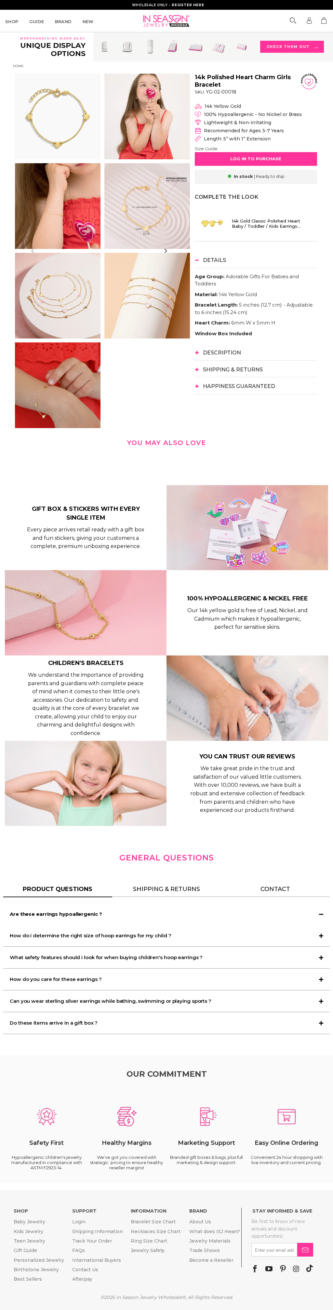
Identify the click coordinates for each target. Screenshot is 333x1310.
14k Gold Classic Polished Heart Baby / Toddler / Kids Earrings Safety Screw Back (266, 223)
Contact (275, 889)
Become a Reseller (211, 1260)
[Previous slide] (33, 251)
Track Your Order (92, 1241)
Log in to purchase (255, 158)
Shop (12, 21)
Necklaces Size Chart (155, 1231)
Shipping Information (97, 1231)
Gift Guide (25, 1250)
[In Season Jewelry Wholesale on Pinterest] (282, 1269)
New (88, 21)
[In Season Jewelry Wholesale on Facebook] (255, 1269)
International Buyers (96, 1260)
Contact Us (85, 1270)
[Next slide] (165, 251)
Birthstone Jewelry (36, 1270)
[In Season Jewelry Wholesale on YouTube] (269, 1269)
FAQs (78, 1250)
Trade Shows (204, 1250)
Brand (63, 21)
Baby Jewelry (29, 1222)
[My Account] (309, 20)
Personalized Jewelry (39, 1260)
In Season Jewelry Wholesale (149, 1297)
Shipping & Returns (166, 889)
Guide (36, 21)
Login (79, 1222)
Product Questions (57, 889)
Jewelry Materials (210, 1241)
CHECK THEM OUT (292, 47)
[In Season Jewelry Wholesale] (166, 21)
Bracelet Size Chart (153, 1222)
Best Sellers (28, 1279)
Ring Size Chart (149, 1241)
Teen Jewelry (29, 1241)
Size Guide (206, 148)
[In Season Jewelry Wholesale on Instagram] (296, 1269)
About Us (200, 1222)
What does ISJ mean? (214, 1231)
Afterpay (82, 1279)
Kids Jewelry (28, 1231)
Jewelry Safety (148, 1250)
